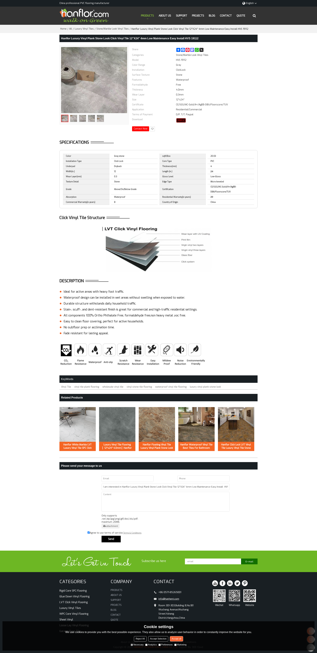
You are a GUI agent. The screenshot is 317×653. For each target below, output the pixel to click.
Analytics (152, 644)
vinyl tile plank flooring (86, 386)
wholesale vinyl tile (112, 386)
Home (63, 28)
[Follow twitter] (237, 583)
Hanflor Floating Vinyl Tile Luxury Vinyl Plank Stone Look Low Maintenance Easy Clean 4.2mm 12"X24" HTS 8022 (157, 446)
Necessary (138, 644)
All (70, 28)
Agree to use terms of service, (115, 532)
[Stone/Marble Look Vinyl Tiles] (181, 120)
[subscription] (249, 561)
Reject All (140, 638)
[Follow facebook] (222, 583)
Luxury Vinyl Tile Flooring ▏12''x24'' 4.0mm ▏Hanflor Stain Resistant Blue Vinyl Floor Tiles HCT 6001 (117, 446)
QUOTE (241, 15)
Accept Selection (158, 638)
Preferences (167, 644)
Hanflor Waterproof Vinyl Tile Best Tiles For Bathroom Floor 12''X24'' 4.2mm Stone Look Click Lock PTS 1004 (196, 446)
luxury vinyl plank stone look (205, 386)
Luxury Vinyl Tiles (84, 28)
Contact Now (140, 128)
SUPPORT (181, 15)
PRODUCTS (147, 15)
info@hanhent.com (168, 598)
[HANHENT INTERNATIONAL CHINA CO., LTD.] (84, 15)
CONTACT (226, 15)
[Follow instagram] (245, 583)
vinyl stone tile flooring (139, 386)
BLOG (212, 15)
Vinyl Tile (66, 386)
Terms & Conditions (132, 533)
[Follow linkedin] (230, 583)
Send (111, 539)
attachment (112, 526)
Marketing (181, 644)
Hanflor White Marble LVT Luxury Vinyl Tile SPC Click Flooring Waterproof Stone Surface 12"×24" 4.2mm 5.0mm (77, 446)
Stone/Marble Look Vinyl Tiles (112, 28)
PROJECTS (198, 15)
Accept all (176, 638)
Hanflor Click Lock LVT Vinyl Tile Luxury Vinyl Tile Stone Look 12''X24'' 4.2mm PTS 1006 (236, 446)
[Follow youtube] (215, 583)
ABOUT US (165, 15)
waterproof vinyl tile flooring (171, 386)
